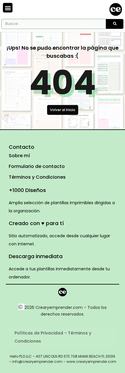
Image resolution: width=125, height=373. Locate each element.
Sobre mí (19, 155)
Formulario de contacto (37, 166)
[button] (7, 7)
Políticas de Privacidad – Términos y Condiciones (53, 337)
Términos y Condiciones (37, 177)
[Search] (114, 24)
